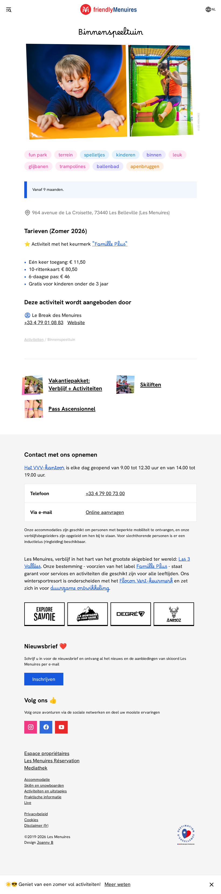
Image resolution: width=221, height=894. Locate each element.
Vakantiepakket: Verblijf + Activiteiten (75, 384)
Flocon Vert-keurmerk (146, 582)
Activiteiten (34, 339)
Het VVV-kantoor (44, 469)
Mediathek (35, 768)
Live (27, 802)
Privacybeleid (36, 813)
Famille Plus (151, 568)
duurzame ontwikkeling (79, 590)
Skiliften (150, 384)
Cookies (31, 819)
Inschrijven (43, 679)
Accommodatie (37, 779)
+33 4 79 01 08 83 (43, 322)
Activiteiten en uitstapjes (45, 791)
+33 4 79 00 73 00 (105, 493)
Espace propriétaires (46, 753)
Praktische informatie (42, 797)
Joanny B (45, 842)
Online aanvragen (105, 512)
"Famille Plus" (109, 246)
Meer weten (117, 884)
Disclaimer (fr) (36, 825)
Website (76, 322)
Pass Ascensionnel (72, 408)
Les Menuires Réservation (52, 760)
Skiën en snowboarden (44, 785)
